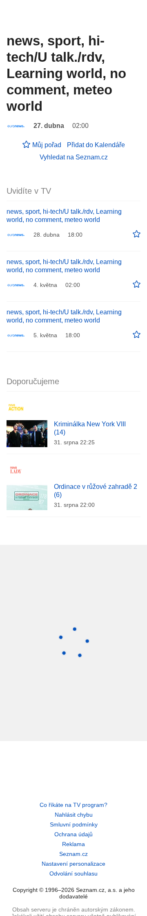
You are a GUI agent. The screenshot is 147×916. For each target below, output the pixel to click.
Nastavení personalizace (73, 863)
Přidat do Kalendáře (96, 144)
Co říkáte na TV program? (73, 805)
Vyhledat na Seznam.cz (74, 157)
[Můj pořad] (136, 234)
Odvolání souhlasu (73, 873)
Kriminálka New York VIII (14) (90, 428)
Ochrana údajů (73, 834)
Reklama (73, 844)
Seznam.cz (73, 854)
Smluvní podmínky (74, 824)
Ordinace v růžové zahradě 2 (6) (95, 490)
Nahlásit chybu (74, 814)
